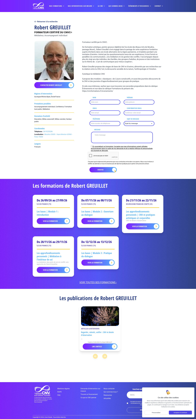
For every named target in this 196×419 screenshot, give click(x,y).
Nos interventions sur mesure (80, 6)
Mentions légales (63, 389)
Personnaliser (156, 412)
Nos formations (55, 6)
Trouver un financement (89, 394)
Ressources (108, 395)
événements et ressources (138, 6)
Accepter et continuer (180, 412)
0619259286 (48, 131)
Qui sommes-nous (116, 6)
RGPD (59, 392)
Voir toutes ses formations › (98, 282)
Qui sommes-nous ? (111, 392)
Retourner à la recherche (47, 21)
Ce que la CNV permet (88, 398)
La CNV (100, 6)
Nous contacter (109, 389)
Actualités (107, 398)
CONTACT (158, 6)
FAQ (58, 395)
